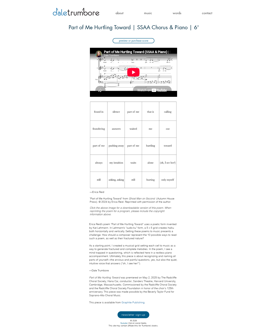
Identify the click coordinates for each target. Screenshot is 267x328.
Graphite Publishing (133, 302)
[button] (119, 13)
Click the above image (103, 207)
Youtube (123, 323)
